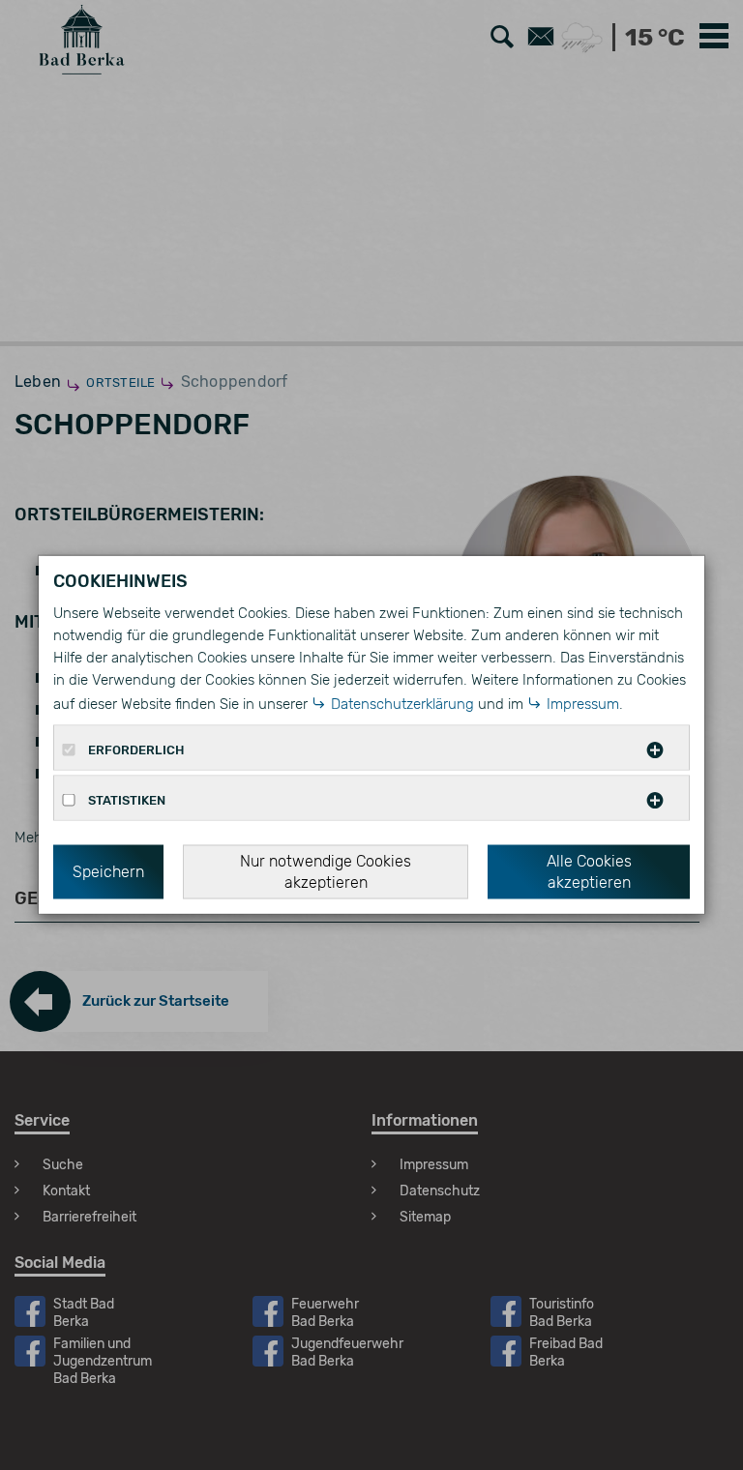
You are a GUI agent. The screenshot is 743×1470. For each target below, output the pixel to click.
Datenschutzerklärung (402, 704)
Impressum (583, 704)
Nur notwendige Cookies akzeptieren (325, 872)
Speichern (108, 872)
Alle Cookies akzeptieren (589, 872)
